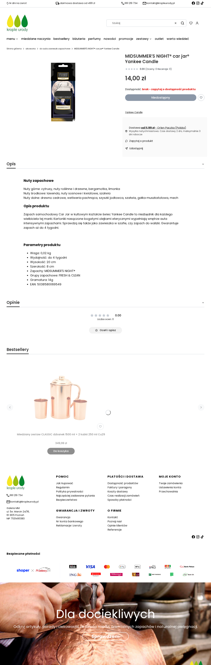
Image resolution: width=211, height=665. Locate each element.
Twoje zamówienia (170, 483)
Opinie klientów (117, 525)
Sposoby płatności (119, 500)
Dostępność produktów (122, 483)
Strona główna (14, 48)
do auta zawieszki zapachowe (55, 48)
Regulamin (63, 487)
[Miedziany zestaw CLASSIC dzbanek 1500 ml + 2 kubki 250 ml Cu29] (61, 395)
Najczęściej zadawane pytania (75, 496)
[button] (182, 23)
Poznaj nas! (114, 521)
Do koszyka (61, 451)
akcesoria (31, 48)
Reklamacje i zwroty (69, 525)
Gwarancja (63, 517)
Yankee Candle (134, 112)
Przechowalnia (168, 491)
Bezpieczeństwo (66, 500)
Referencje (114, 530)
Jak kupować (64, 483)
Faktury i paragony (119, 487)
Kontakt (112, 517)
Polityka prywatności (69, 491)
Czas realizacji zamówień (123, 496)
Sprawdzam (105, 636)
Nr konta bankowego (69, 521)
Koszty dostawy (117, 491)
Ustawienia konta (170, 487)
